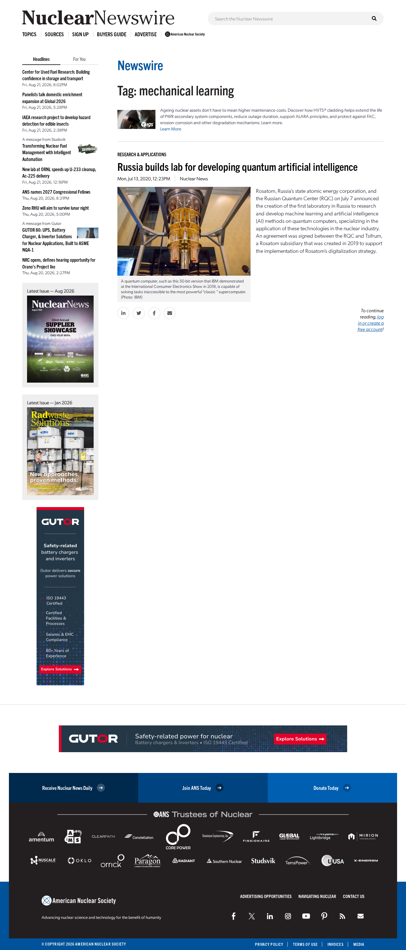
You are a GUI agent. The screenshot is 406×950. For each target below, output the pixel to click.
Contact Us (353, 896)
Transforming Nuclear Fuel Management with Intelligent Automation (46, 152)
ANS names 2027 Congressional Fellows (56, 192)
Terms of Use (305, 944)
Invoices (336, 944)
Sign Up (80, 34)
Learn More (170, 129)
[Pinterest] (324, 916)
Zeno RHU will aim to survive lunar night (55, 208)
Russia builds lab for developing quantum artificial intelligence (237, 166)
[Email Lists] (360, 916)
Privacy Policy (269, 944)
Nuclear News (194, 178)
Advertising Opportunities (266, 896)
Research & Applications (141, 154)
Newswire (140, 64)
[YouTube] (306, 916)
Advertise (146, 34)
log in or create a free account (371, 322)
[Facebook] (233, 916)
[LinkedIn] (270, 916)
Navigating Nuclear (317, 896)
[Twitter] (252, 916)
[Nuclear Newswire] (342, 916)
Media (358, 944)
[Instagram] (288, 916)
